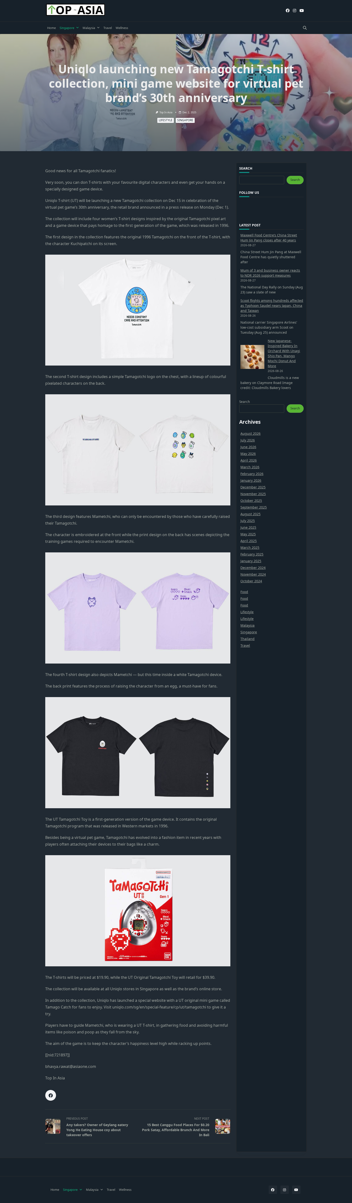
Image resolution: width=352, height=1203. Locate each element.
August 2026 (250, 433)
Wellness (122, 28)
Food (244, 592)
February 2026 (251, 473)
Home (51, 28)
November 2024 (253, 574)
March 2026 (249, 467)
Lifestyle (165, 120)
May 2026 (248, 453)
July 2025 (247, 520)
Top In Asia (165, 112)
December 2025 (253, 487)
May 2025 (248, 534)
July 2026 (247, 440)
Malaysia (89, 28)
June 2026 (248, 447)
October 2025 (251, 500)
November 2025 (253, 494)
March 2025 (249, 547)
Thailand (247, 638)
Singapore (67, 28)
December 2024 (253, 567)
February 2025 (251, 554)
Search (295, 180)
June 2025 (248, 527)
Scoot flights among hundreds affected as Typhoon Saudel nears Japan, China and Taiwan (271, 305)
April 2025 (248, 540)
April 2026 (248, 460)
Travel (107, 28)
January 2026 (250, 480)
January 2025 (250, 561)
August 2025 (250, 514)
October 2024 (251, 581)
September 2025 (253, 507)
